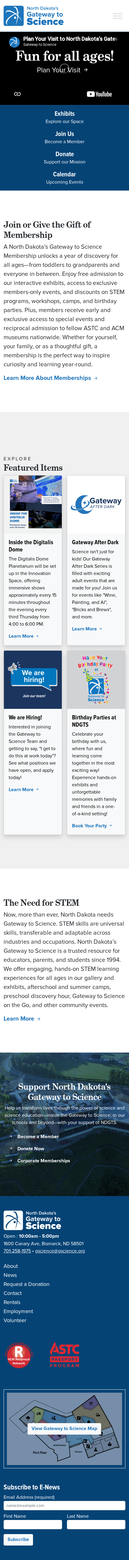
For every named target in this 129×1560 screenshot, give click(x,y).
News (10, 1275)
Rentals (12, 1302)
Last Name (78, 1516)
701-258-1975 (17, 1251)
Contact (13, 1293)
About (11, 1266)
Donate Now (30, 1149)
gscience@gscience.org (60, 1251)
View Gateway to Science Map (64, 1429)
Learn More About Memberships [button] (48, 378)
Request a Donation (27, 1284)
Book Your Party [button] (90, 826)
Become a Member (37, 1137)
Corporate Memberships (43, 1161)
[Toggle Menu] (117, 16)
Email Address (29, 1497)
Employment (18, 1311)
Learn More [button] (22, 636)
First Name (15, 1516)
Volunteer (15, 1320)
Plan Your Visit (59, 70)
